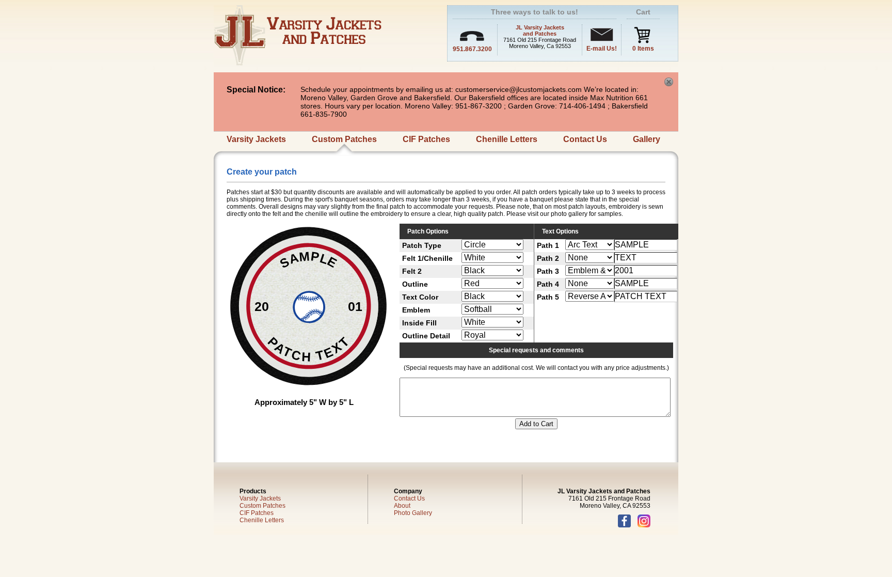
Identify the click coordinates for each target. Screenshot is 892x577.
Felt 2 (412, 271)
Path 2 (548, 258)
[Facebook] (627, 525)
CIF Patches (426, 139)
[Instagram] (644, 525)
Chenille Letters (506, 139)
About (402, 505)
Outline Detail (426, 336)
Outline (415, 284)
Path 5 (548, 297)
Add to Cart (536, 424)
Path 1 (548, 245)
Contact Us (585, 139)
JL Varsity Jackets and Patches (540, 30)
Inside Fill (419, 323)
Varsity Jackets (256, 139)
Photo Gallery (413, 513)
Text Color (420, 297)
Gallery (646, 139)
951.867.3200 (472, 49)
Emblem (416, 310)
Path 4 (548, 284)
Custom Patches (344, 139)
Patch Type (421, 245)
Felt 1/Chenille (427, 258)
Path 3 (548, 271)
